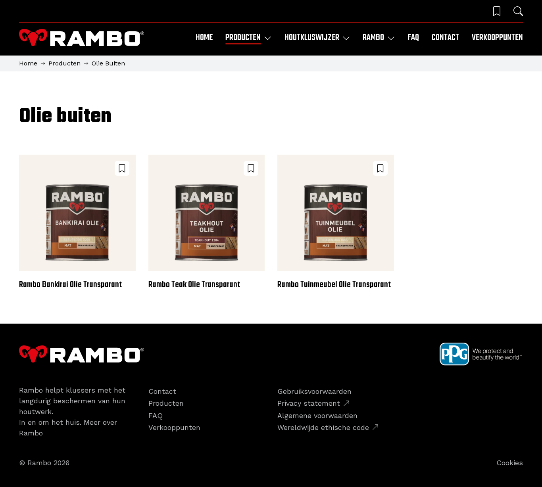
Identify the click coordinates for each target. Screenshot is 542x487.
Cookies (509, 462)
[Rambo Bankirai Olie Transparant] (77, 223)
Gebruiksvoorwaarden (314, 391)
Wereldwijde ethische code (323, 427)
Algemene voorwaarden (317, 415)
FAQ (413, 37)
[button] (497, 11)
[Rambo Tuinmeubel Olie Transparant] (335, 223)
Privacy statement (308, 403)
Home (204, 37)
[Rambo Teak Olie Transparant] (206, 223)
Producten (64, 63)
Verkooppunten (497, 37)
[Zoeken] (518, 11)
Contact (445, 37)
